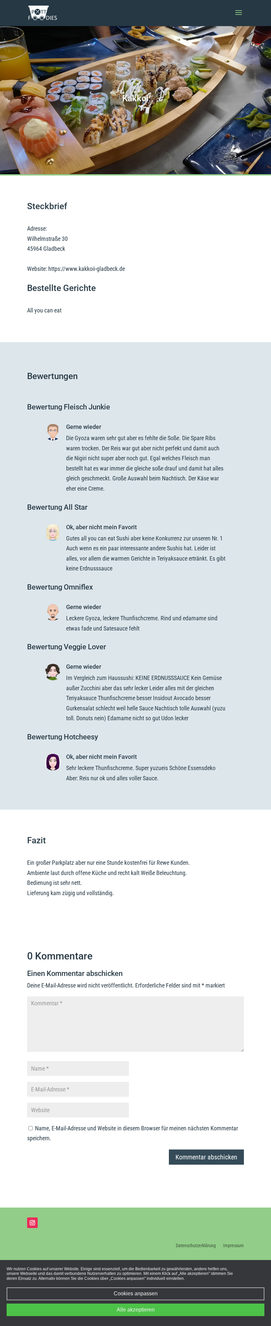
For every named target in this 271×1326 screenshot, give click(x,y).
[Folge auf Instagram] (32, 1222)
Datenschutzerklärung (196, 1245)
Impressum (233, 1245)
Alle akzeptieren (136, 1309)
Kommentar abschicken (206, 1157)
